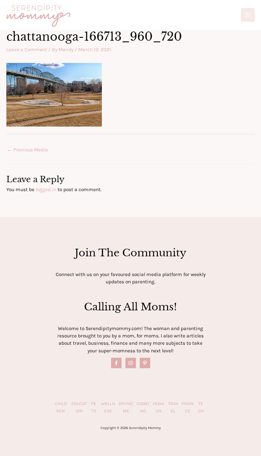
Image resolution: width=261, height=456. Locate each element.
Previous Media (27, 150)
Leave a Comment (26, 49)
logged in (46, 189)
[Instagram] (130, 363)
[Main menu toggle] (248, 15)
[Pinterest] (145, 363)
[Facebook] (116, 363)
